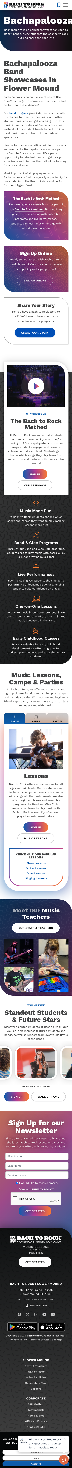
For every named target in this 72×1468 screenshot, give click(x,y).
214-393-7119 (38, 1305)
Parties (36, 1252)
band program (18, 113)
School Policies (36, 1377)
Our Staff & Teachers (36, 927)
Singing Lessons (36, 878)
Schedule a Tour (36, 1383)
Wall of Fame (48, 1096)
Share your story (35, 332)
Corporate (36, 1398)
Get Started (35, 1262)
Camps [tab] (36, 721)
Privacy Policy (18, 1339)
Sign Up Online (35, 280)
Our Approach (35, 485)
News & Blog (36, 1415)
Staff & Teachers (36, 1366)
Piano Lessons (36, 863)
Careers (36, 1388)
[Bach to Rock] (24, 5)
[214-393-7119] (59, 5)
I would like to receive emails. (38, 1183)
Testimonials (36, 1410)
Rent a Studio (36, 1427)
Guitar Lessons (36, 868)
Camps (36, 1249)
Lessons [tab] (14, 721)
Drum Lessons (36, 873)
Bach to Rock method (29, 209)
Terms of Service (39, 1339)
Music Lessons (36, 838)
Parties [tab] (57, 721)
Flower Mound (36, 1360)
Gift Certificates (36, 1421)
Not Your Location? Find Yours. (36, 1300)
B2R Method (36, 1404)
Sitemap (57, 1339)
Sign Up (35, 474)
